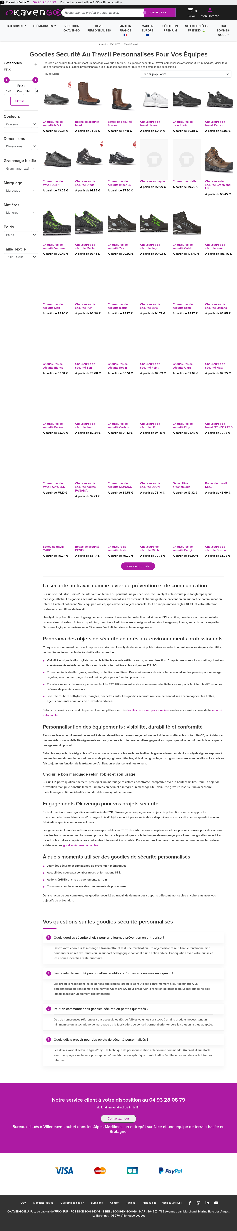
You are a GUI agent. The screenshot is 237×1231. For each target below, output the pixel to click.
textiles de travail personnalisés (148, 710)
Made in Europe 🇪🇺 (147, 30)
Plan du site (149, 1203)
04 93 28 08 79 (44, 2)
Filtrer (20, 101)
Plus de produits (138, 566)
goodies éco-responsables (80, 845)
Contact (114, 1203)
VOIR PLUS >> (157, 12)
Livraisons (97, 1203)
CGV (23, 1203)
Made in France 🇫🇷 (125, 30)
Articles (131, 1203)
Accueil (102, 44)
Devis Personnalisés (99, 28)
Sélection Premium (170, 28)
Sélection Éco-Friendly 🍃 (196, 28)
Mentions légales (43, 1203)
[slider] (7, 80)
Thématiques (43, 26)
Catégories (15, 26)
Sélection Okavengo (72, 28)
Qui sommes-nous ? (223, 30)
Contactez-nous (119, 1118)
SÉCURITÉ (115, 44)
